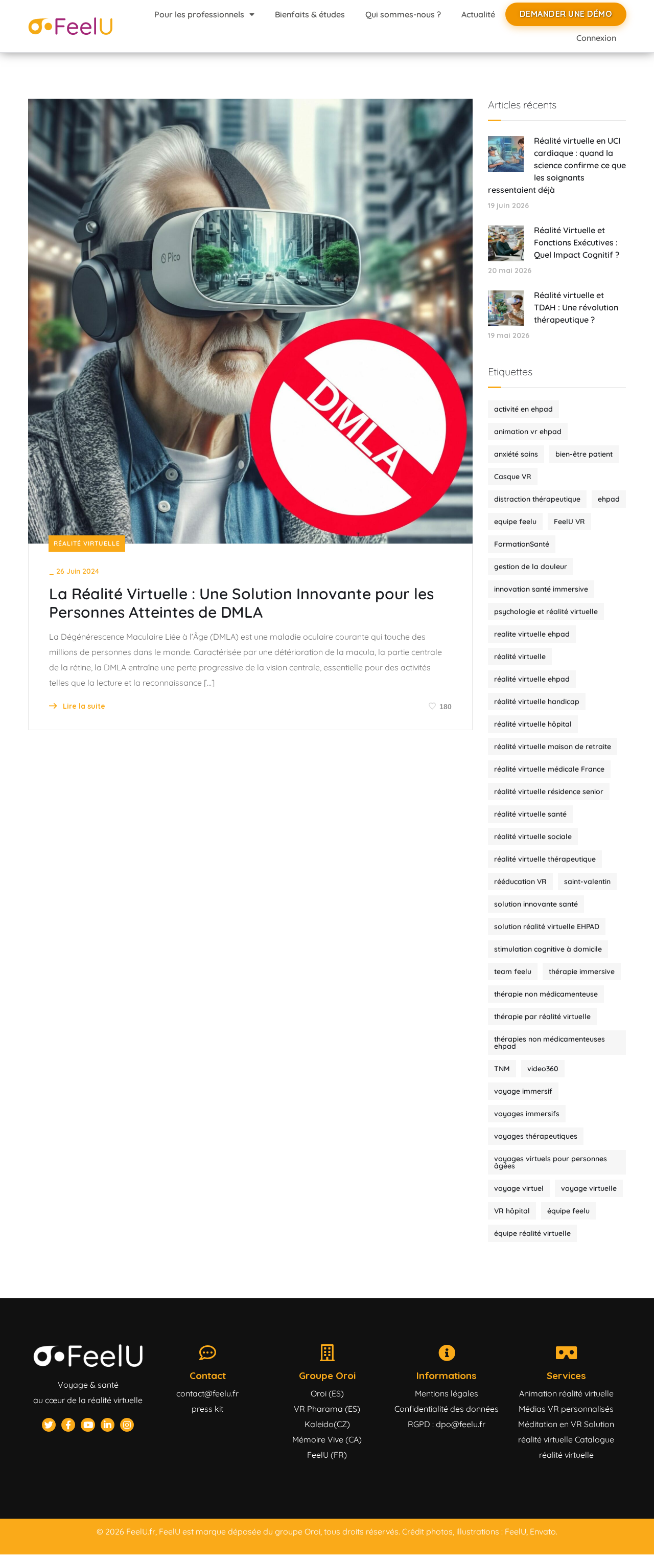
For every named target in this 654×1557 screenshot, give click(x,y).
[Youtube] (88, 1425)
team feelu (512, 971)
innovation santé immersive (541, 589)
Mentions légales (446, 1393)
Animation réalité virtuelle (566, 1393)
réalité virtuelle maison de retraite (552, 746)
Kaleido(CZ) (327, 1424)
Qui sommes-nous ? (403, 14)
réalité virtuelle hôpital (533, 724)
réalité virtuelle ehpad (532, 679)
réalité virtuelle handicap (536, 701)
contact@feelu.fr (207, 1393)
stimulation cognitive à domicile (548, 949)
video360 (542, 1068)
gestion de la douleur (530, 566)
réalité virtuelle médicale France (549, 769)
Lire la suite (83, 706)
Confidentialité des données (446, 1409)
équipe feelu (568, 1210)
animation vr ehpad (528, 431)
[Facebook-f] (68, 1425)
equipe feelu (515, 521)
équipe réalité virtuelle (532, 1233)
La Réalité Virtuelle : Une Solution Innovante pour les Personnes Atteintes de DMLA (241, 602)
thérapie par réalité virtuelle (542, 1016)
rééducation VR (520, 881)
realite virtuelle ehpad (532, 634)
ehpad (609, 499)
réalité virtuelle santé (530, 814)
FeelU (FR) (327, 1455)
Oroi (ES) (327, 1393)
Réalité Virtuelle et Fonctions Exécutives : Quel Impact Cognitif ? (576, 242)
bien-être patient (584, 454)
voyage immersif (523, 1091)
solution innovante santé (536, 904)
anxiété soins (516, 454)
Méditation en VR (550, 1424)
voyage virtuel (519, 1188)
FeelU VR (569, 521)
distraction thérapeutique (537, 499)
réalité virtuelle (520, 656)
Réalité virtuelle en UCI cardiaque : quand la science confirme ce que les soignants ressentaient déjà (557, 165)
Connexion (596, 38)
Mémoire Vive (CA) (327, 1439)
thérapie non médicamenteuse (546, 994)
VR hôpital (512, 1210)
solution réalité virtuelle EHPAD (546, 926)
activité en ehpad (523, 409)
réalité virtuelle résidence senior (548, 791)
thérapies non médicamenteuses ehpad (549, 1042)
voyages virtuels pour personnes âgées (550, 1162)
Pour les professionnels (199, 14)
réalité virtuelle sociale (533, 836)
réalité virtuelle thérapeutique (545, 859)
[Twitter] (49, 1425)
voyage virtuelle (589, 1188)
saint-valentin (587, 881)
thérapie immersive (582, 971)
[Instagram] (127, 1425)
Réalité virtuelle (87, 543)
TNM (502, 1068)
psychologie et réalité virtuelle (546, 611)
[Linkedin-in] (107, 1425)
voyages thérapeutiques (535, 1136)
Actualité (478, 14)
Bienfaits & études (310, 14)
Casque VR (512, 476)
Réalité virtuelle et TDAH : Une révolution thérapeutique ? (576, 307)
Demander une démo (566, 14)
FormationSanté (521, 544)
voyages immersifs (526, 1113)
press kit (207, 1409)
